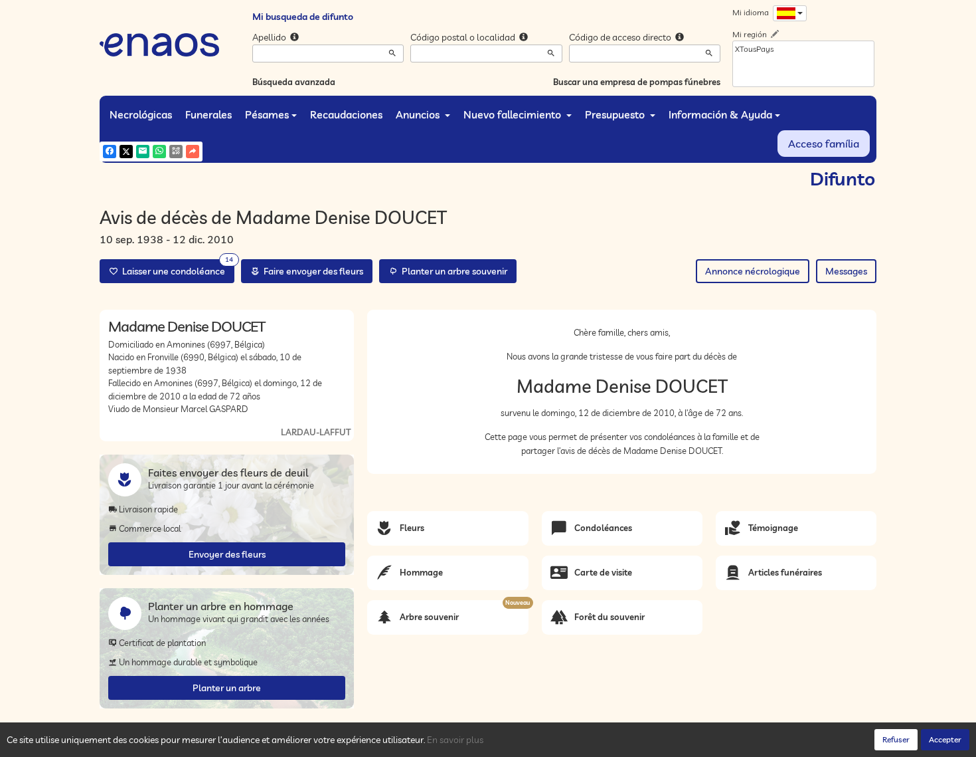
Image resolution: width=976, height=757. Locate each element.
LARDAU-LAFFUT (316, 432)
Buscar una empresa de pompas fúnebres (636, 81)
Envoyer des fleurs (227, 554)
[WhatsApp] (159, 151)
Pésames (267, 114)
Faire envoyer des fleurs (311, 271)
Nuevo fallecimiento (513, 114)
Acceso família (823, 143)
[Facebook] (109, 151)
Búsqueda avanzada (293, 81)
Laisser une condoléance (175, 268)
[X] (126, 151)
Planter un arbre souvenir (452, 271)
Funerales (208, 114)
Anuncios (419, 114)
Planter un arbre (227, 688)
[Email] (142, 151)
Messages (846, 271)
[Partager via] (192, 151)
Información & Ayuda (720, 114)
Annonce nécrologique (752, 271)
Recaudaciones (346, 114)
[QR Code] (176, 151)
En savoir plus (455, 740)
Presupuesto (616, 114)
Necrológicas (141, 114)
